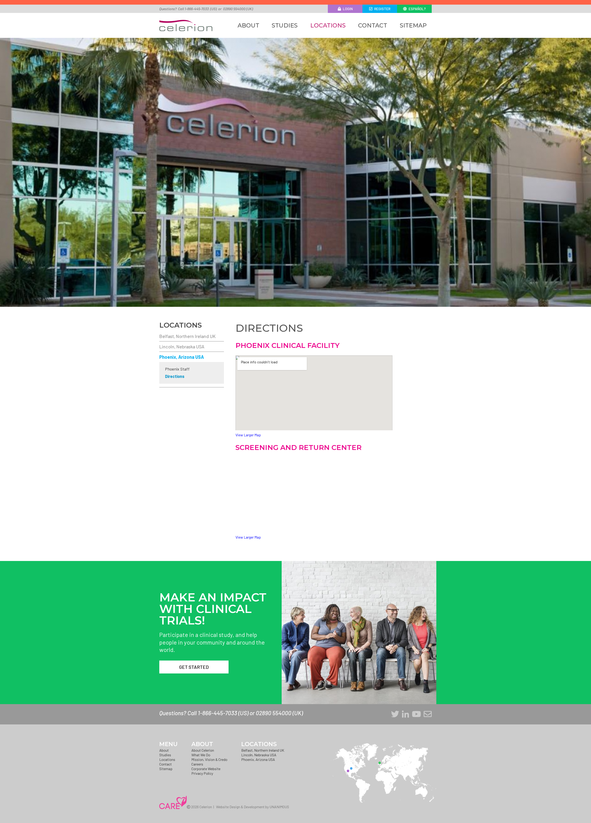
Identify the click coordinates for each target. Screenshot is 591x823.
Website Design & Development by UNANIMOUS (252, 807)
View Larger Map (248, 435)
